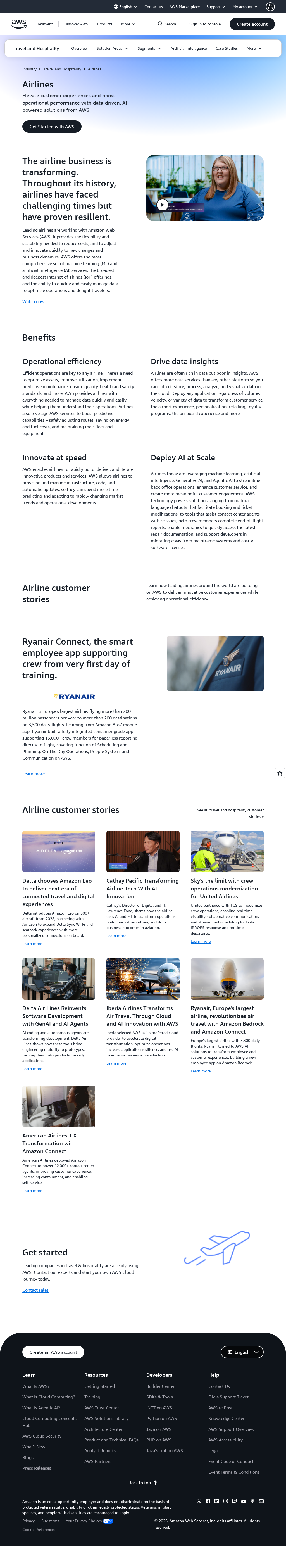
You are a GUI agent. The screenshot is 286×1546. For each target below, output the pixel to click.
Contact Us (219, 1386)
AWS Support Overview (231, 1429)
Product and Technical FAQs (111, 1440)
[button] (76, 24)
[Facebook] (208, 1502)
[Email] (261, 1502)
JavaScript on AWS (164, 1450)
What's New (33, 1446)
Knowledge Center (226, 1418)
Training (92, 1397)
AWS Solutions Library (106, 1418)
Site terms (50, 1520)
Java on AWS (158, 1429)
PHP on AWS (158, 1440)
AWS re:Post (220, 1407)
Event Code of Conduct (231, 1461)
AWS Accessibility (225, 1440)
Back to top (139, 1482)
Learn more (33, 773)
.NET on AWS (159, 1407)
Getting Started (99, 1386)
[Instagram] (225, 1502)
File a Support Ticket (228, 1397)
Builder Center (160, 1386)
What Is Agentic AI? (41, 1407)
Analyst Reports (100, 1450)
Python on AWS (161, 1418)
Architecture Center (103, 1429)
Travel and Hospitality (62, 69)
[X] (199, 1502)
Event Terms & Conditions (233, 1472)
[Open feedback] (280, 773)
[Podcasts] (252, 1502)
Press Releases (36, 1468)
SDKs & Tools (159, 1397)
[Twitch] (234, 1502)
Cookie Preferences (38, 1529)
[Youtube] (243, 1502)
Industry (29, 69)
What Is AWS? (35, 1386)
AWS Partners (97, 1461)
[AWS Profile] (270, 6)
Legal (213, 1450)
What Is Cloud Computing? (48, 1397)
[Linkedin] (216, 1502)
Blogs (28, 1457)
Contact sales (35, 1290)
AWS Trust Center (101, 1407)
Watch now (33, 301)
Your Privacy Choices (84, 1520)
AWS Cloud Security (41, 1436)
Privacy (28, 1520)
